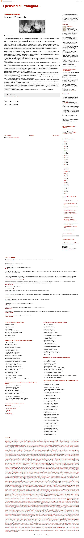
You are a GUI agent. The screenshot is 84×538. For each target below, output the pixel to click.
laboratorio (47, 481)
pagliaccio (61, 494)
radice (6, 506)
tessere (47, 523)
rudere (70, 510)
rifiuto (38, 509)
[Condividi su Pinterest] (14, 94)
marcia (77, 485)
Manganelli (63, 485)
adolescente (50, 440)
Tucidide (70, 524)
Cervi (11, 455)
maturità (51, 486)
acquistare (37, 440)
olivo (39, 493)
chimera (19, 455)
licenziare (64, 482)
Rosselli (42, 510)
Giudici (76, 473)
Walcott (31, 530)
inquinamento (59, 478)
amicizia (23, 442)
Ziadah (77, 530)
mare (6, 486)
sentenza (6, 515)
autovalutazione (21, 446)
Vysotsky (27, 530)
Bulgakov (19, 451)
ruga (73, 510)
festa (71, 469)
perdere (6, 498)
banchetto (23, 447)
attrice (62, 445)
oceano (32, 493)
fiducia (14, 471)
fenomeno (47, 469)
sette (17, 515)
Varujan (33, 527)
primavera (54, 502)
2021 (65, 150)
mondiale (43, 489)
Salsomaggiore (30, 511)
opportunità (64, 493)
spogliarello (73, 518)
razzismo (57, 506)
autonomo (6, 446)
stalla (32, 519)
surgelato (68, 520)
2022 (65, 148)
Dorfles (53, 464)
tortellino (6, 524)
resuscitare (73, 507)
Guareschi (25, 476)
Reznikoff (12, 509)
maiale (24, 485)
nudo (78, 491)
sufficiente (50, 520)
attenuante (55, 445)
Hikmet (6, 477)
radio (9, 506)
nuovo (11, 493)
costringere (64, 459)
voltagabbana (7, 530)
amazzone (76, 441)
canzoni (52, 452)
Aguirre (11, 441)
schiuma (14, 514)
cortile (40, 459)
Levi (47, 482)
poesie (69, 500)
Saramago (68, 511)
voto (16, 530)
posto (70, 501)
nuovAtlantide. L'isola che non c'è (13, 407)
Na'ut (51, 490)
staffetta (29, 519)
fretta (78, 471)
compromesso (67, 456)
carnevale (11, 454)
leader (11, 482)
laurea (77, 481)
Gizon (21, 474)
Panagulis (76, 494)
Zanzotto (69, 530)
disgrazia (68, 463)
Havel (69, 476)
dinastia (36, 463)
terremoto (34, 523)
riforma (41, 509)
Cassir (36, 454)
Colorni (23, 456)
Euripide (21, 468)
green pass (20, 476)
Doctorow (21, 464)
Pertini (32, 498)
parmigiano (35, 495)
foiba (32, 471)
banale (19, 447)
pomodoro (28, 501)
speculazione (45, 518)
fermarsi (56, 469)
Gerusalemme (34, 473)
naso (62, 490)
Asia (7, 445)
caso (33, 454)
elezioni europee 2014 (51, 465)
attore (59, 445)
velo (42, 527)
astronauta (41, 445)
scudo (38, 514)
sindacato (18, 516)
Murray (37, 490)
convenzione (7, 459)
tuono (73, 524)
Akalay (17, 441)
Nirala (36, 491)
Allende (57, 441)
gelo (14, 473)
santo (64, 511)
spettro (59, 518)
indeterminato (7, 478)
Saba (22, 511)
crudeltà (16, 460)
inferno (31, 478)
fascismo (6, 469)
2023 (65, 146)
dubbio (62, 464)
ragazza (12, 506)
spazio (37, 518)
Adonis (55, 440)
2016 (65, 159)
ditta (5, 464)
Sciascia (22, 514)
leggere (28, 482)
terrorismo (38, 523)
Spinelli (69, 518)
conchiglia (16, 458)
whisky (44, 530)
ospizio (30, 494)
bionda (77, 449)
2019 (65, 153)
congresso (47, 458)
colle (19, 456)
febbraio (65, 184)
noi (41, 491)
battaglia (55, 447)
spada (33, 518)
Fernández (60, 469)
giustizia (13, 474)
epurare (29, 467)
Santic (60, 511)
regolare (25, 507)
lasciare (66, 481)
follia (38, 471)
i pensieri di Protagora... (22, 6)
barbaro (35, 447)
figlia (17, 471)
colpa (26, 456)
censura (68, 454)
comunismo (77, 456)
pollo (16, 501)
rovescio (66, 510)
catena (40, 454)
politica (77, 499)
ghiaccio (39, 473)
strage (7, 520)
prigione (46, 502)
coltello (29, 456)
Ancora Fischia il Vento (11, 408)
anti (67, 442)
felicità (34, 469)
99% (15, 440)
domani (32, 464)
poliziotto (9, 501)
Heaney (72, 476)
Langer (59, 481)
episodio (26, 467)
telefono (11, 523)
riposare (53, 509)
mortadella (13, 490)
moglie (37, 489)
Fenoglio (43, 469)
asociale (14, 445)
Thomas (56, 523)
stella (47, 519)
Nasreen (65, 490)
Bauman (65, 447)
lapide (63, 481)
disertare (63, 463)
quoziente (59, 505)
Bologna (20, 450)
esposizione (77, 467)
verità (77, 527)
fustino (30, 472)
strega (19, 520)
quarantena (41, 505)
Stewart (65, 519)
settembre (66, 171)
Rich (19, 509)
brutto (6, 451)
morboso (76, 489)
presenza (37, 502)
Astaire (37, 445)
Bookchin (39, 450)
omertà (47, 493)
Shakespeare (50, 515)
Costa (48, 459)
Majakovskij (28, 485)
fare (73, 468)
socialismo (52, 516)
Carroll (15, 454)
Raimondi (29, 506)
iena (24, 477)
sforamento (41, 515)
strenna (22, 520)
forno (52, 471)
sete (14, 515)
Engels (11, 467)
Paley (65, 494)
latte (73, 481)
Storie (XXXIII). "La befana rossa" (70, 200)
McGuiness (60, 486)
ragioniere (25, 506)
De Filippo (59, 460)
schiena (10, 514)
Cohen (12, 456)
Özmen (47, 494)
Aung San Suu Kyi (71, 445)
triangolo (55, 524)
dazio (51, 460)
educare (16, 465)
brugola (73, 450)
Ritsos (10, 510)
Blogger (47, 534)
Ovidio (43, 494)
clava (65, 455)
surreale (73, 520)
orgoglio (20, 494)
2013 (65, 164)
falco (42, 468)
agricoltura (7, 441)
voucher (19, 530)
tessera (43, 523)
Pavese (18, 496)
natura (69, 490)
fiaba (7, 471)
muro (33, 490)
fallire (47, 468)
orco (10, 494)
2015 (65, 160)
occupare (28, 493)
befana (77, 447)
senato (72, 514)
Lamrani (55, 481)
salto (35, 511)
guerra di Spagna (43, 476)
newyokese (29, 491)
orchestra (6, 494)
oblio (22, 493)
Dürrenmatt (66, 464)
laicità (51, 481)
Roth (53, 510)
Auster (77, 445)
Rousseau (56, 510)
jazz (57, 480)
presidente (42, 502)
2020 (65, 152)
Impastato (52, 477)
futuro (34, 472)
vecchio (39, 527)
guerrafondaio (53, 476)
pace (50, 494)
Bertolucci (50, 449)
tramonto (26, 524)
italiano (47, 480)
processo (71, 502)
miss (23, 489)
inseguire (72, 478)
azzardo (38, 446)
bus (36, 451)
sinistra (27, 516)
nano (54, 490)
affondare (71, 440)
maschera (13, 486)
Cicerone (27, 455)
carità (7, 454)
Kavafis (10, 481)
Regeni (18, 507)
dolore (28, 464)
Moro (9, 490)
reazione (62, 506)
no (39, 491)
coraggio (19, 459)
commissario (44, 456)
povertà (6, 502)
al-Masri (25, 441)
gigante (48, 473)
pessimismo (36, 498)
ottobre (65, 169)
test (50, 523)
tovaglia (14, 524)
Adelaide (42, 440)
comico (39, 456)
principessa (59, 502)
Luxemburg (54, 484)
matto (47, 486)
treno (52, 524)
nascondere (58, 490)
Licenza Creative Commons (68, 249)
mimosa (15, 489)
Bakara (60, 446)
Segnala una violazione (68, 239)
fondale (42, 471)
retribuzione (7, 509)
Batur (62, 447)
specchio (40, 518)
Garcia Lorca (66, 472)
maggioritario (12, 485)
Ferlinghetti (52, 469)
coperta (12, 459)
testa (53, 523)
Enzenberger (16, 467)
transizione (31, 524)
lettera (40, 482)
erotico (53, 467)
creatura (72, 459)
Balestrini (67, 446)
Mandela (54, 485)
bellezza (14, 449)
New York (24, 491)
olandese (36, 493)
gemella (17, 473)
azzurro (42, 446)
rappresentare (42, 506)
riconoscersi (28, 509)
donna (45, 464)
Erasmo (37, 467)
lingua (71, 482)
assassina (18, 445)
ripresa (57, 509)
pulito (14, 505)
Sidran (71, 515)
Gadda (41, 472)
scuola (42, 514)
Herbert (76, 476)
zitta (9, 531)
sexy (20, 515)
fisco (27, 471)
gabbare (37, 472)
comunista (8, 458)
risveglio (69, 509)
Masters (27, 486)
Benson (36, 449)
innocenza (53, 478)
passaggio (67, 495)
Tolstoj (74, 523)
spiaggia (65, 518)
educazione (22, 465)
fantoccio (70, 468)
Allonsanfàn (8, 405)
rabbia (64, 505)
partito (46, 495)
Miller (12, 489)
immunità (47, 477)
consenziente (52, 458)
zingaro (6, 531)
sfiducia (33, 515)
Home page (31, 135)
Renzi (39, 507)
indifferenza (12, 478)
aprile (65, 180)
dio (39, 463)
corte (37, 459)
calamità (63, 451)
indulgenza (17, 478)
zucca (12, 531)
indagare (72, 477)
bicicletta (62, 449)
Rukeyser (6, 511)
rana (33, 506)
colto (32, 456)
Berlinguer (40, 449)
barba (31, 447)
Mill (9, 489)
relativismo (30, 507)
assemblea (23, 445)
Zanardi (61, 530)
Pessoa (40, 498)
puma (17, 505)
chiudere (23, 455)
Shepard (59, 515)
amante (72, 441)
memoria (16, 487)
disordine (72, 463)
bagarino (56, 446)
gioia (57, 473)
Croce (6, 460)
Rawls (54, 506)
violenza (43, 528)
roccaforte (27, 510)
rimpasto (49, 509)
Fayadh (27, 469)
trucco (66, 524)
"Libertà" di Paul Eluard (68, 217)
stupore (37, 520)
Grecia (15, 476)
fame (50, 468)
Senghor (76, 514)
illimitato (36, 477)
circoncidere (42, 455)
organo (17, 494)
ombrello (43, 493)
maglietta (19, 485)
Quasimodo (46, 505)
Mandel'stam (49, 485)
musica (44, 490)
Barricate (43, 447)
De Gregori (65, 460)
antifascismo (75, 442)
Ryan (19, 511)
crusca (20, 460)
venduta (54, 527)
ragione (21, 506)
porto (63, 501)
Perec (10, 498)
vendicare (50, 527)
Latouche (70, 481)
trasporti (41, 524)
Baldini (64, 446)
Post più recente (7, 135)
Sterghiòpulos (56, 519)
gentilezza (24, 473)
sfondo (37, 515)
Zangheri (65, 530)
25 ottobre (11, 440)
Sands (50, 511)
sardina (73, 511)
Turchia (11, 525)
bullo (23, 451)
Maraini (73, 485)
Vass (36, 527)
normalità (55, 491)
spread (14, 519)
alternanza (61, 441)
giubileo (72, 473)
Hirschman (11, 477)
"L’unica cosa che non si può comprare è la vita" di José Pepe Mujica (70, 213)
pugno (11, 505)
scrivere (34, 514)
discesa (56, 463)
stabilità (22, 519)
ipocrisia (37, 480)
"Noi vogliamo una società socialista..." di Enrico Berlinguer (70, 220)
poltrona (23, 501)
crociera (9, 460)
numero (7, 493)
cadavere (53, 451)
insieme (76, 478)
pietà (78, 498)
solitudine (13, 518)
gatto (71, 472)
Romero (38, 510)
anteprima (63, 442)
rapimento (36, 506)
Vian (22, 528)
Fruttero (10, 472)
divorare (17, 464)
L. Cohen (39, 481)
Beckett (73, 447)
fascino (76, 468)
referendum (75, 506)
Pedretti (36, 496)
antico (70, 442)
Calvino (75, 451)
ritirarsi (73, 509)
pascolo (54, 495)
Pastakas (76, 495)
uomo (61, 525)
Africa (75, 440)
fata (10, 469)
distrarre (76, 463)
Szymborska (33, 522)
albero (41, 441)
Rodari (32, 510)
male (35, 485)
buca (13, 451)
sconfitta (30, 514)
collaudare (15, 456)
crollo (13, 460)
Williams (48, 530)
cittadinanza (50, 455)
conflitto (34, 458)
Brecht (63, 450)
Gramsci (77, 474)
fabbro (39, 468)
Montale (61, 489)
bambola (15, 447)
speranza (54, 518)
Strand (11, 520)
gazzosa (74, 472)
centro (72, 454)
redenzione (70, 506)
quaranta (36, 505)
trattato (45, 524)
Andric (42, 442)
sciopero (26, 514)
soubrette (29, 518)
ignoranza (31, 477)
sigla (78, 515)
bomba (26, 450)
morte (17, 490)
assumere (33, 445)
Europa (27, 468)
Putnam (20, 505)
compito (58, 456)
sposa (11, 519)
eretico (43, 467)
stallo (35, 519)
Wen (41, 530)
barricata (39, 447)
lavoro (6, 482)
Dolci (25, 464)
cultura (28, 460)
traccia (18, 524)
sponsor (77, 518)
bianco (54, 449)
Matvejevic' (55, 486)
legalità (17, 482)
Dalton (40, 460)
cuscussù (33, 460)
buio (16, 451)
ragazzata (17, 506)
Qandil (28, 505)
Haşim (66, 476)
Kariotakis (76, 480)
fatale (13, 469)
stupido (34, 520)
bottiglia (53, 450)
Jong (64, 480)
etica (16, 468)
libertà (57, 482)
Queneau (51, 505)
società (61, 516)
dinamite (32, 463)
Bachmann (51, 446)
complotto (62, 456)
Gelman (10, 473)
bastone (51, 447)
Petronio (52, 498)
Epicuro (22, 467)
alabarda (33, 441)
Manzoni (68, 485)
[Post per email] (7, 94)
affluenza (66, 440)
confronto (37, 458)
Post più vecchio (55, 135)
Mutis (48, 490)
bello (18, 449)
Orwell (27, 494)
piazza (68, 498)
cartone (22, 454)
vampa (29, 527)
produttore (76, 502)
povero (76, 501)
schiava (6, 514)
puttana (24, 505)
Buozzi (26, 451)
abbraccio (20, 440)
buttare (42, 451)
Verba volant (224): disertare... (70, 210)
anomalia (59, 442)
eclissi (74, 464)
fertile (64, 469)
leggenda (24, 482)
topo (77, 523)
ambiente (7, 442)
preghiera (29, 502)
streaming (15, 520)
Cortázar (33, 459)
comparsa (49, 456)
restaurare (68, 507)
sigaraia (75, 515)
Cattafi (43, 454)
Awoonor (31, 446)
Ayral (35, 446)
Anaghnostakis (32, 442)
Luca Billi (70, 26)
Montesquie (67, 489)
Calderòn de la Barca (69, 451)
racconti (71, 505)
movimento (26, 490)
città (46, 455)
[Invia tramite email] (9, 94)
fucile (14, 472)
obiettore (18, 493)
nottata (64, 491)
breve (66, 450)
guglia (58, 476)
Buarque (9, 451)
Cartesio (18, 454)
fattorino (19, 469)
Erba (40, 467)
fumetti (17, 472)
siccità (63, 515)
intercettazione (18, 480)
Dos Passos (58, 464)
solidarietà (8, 518)
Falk (44, 468)
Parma (31, 495)
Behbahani (7, 449)
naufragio (77, 490)
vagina (19, 527)
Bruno (77, 450)
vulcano (23, 530)
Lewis (51, 482)
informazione (36, 478)
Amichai (19, 442)
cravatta (68, 459)
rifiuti (35, 509)
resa (47, 507)
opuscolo (73, 493)
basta (47, 447)
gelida (7, 473)
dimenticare (28, 463)
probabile (67, 502)
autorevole (11, 446)
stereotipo (50, 519)
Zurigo (16, 531)
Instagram (69, 133)
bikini (66, 449)
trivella (59, 524)
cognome (7, 456)
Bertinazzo (46, 449)
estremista (12, 468)
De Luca (76, 460)
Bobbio (16, 450)
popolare (35, 501)
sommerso (17, 518)
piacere (56, 498)
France (67, 471)
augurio (66, 445)
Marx (9, 486)
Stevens (61, 519)
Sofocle (70, 516)
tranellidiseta (9, 413)
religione (34, 507)
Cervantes (7, 455)
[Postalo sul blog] (10, 94)
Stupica (30, 520)
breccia (59, 450)
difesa (6, 463)
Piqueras (30, 499)
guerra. (49, 476)
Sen (69, 514)
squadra (18, 519)
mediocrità (77, 486)
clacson (58, 455)
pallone (69, 494)
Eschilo (68, 467)
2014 (65, 162)
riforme (45, 509)
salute (38, 511)
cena (65, 454)
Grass (12, 476)
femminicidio (38, 469)
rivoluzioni (22, 510)
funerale (21, 472)
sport (7, 519)
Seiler (57, 514)
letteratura (44, 482)
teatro (70, 522)
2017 (65, 157)
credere (76, 459)
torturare (10, 524)
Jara (54, 480)
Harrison (62, 476)
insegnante (68, 478)
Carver (26, 454)
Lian (54, 482)
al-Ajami (21, 441)
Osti (36, 494)
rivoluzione (17, 510)
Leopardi (32, 482)
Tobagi (60, 523)
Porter (54, 501)
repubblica (43, 507)
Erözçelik (57, 467)
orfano (13, 494)
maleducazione (40, 485)
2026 (65, 141)
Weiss (38, 530)
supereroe (58, 520)
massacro (22, 486)
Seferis (49, 514)
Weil (35, 530)
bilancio (69, 449)
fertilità (68, 469)
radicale (76, 505)
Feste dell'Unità (76, 469)
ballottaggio (76, 446)
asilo (11, 445)
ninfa (33, 491)
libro (61, 482)
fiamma (10, 471)
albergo (38, 441)
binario (73, 449)
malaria (32, 485)
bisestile (10, 450)
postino (66, 501)
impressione (63, 477)
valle (22, 527)
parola (40, 495)
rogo (35, 510)
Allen (54, 441)
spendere (50, 518)
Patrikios (10, 496)
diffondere (10, 463)
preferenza (25, 502)
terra (26, 523)
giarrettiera (43, 473)
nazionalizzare (8, 491)
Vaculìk (16, 527)
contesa (66, 458)
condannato (26, 458)
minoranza (19, 489)
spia (62, 518)
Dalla (37, 460)
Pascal (50, 495)
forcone (45, 471)
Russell (14, 511)
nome (44, 491)
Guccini (29, 476)
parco (24, 495)
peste (45, 498)
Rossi (47, 510)
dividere (13, 464)
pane (6, 495)
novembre (66, 167)
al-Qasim (29, 441)
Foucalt (63, 471)
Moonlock (72, 489)
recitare (66, 506)
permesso (17, 498)
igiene (27, 477)
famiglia (54, 468)
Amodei (27, 442)
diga (13, 463)
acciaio (24, 440)
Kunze (36, 481)
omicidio (51, 493)
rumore (11, 511)
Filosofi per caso (9, 411)
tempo (19, 523)
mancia (45, 485)
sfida (29, 515)
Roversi (61, 510)
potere (73, 501)
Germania (29, 473)
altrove (68, 441)
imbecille (43, 477)
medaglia (64, 486)
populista (46, 501)
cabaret (49, 451)
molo (39, 489)
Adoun (59, 440)
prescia (33, 502)
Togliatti (64, 523)
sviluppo (77, 520)
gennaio (65, 185)
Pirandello (39, 499)
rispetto (66, 509)
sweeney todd (13, 522)
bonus (33, 450)
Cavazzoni (55, 454)
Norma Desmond (49, 491)
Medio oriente (70, 486)
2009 (65, 193)
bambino (11, 447)
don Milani (35, 464)
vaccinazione (7, 527)
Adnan (46, 440)
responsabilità (52, 507)
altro (65, 441)
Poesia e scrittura (10, 414)
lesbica (36, 482)
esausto (64, 467)
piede (75, 498)
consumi (62, 458)
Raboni (67, 505)
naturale (73, 490)
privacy (63, 502)
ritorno (77, 509)
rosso (50, 510)
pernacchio (22, 498)
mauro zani (8, 410)
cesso (14, 455)
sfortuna (45, 515)
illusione (39, 477)
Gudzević (33, 476)
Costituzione (57, 459)
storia (73, 519)
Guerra (38, 476)
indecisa (76, 477)
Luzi (58, 484)
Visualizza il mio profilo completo (69, 65)
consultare (57, 458)
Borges (47, 450)
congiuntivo (42, 458)
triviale (63, 524)
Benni (32, 449)
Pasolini (58, 495)
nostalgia (60, 491)
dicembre (66, 166)
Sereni (10, 515)
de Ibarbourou (71, 460)
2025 (65, 143)
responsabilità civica (60, 507)
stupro (41, 520)
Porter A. (59, 501)
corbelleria (23, 459)
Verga (74, 527)
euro (24, 468)
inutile (34, 480)
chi (16, 455)
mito (29, 489)
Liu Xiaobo (15, 484)
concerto (12, 458)
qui (73, 121)
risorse (61, 509)
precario (15, 502)
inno (45, 478)
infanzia (22, 478)
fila (19, 471)
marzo (65, 182)
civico (54, 455)
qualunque (32, 505)
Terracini (29, 523)
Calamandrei (59, 451)
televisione (15, 523)
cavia (59, 454)
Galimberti (49, 472)
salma (26, 511)
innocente (49, 478)
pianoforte (60, 498)
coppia (15, 459)
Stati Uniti (39, 519)
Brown (70, 450)
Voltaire (12, 530)
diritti (47, 463)
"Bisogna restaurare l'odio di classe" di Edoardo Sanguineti (71, 223)
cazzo (62, 454)
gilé (50, 473)
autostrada (16, 446)
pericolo (13, 498)
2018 (65, 155)
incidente (68, 477)
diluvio (20, 463)
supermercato (63, 520)
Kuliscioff (32, 481)
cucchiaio (24, 460)
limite (68, 482)
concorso (21, 458)
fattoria (16, 469)
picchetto (71, 498)
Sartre (77, 511)
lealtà (14, 482)
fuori (27, 472)
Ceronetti (76, 454)
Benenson (27, 449)
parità (27, 495)
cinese (37, 455)
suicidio (54, 520)
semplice (61, 514)
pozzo (12, 502)
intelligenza (13, 480)
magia (16, 485)
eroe (50, 467)
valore (26, 527)
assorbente (28, 445)
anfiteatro (46, 442)
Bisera (6, 450)
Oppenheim (59, 493)
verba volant (16, 96)
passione (71, 495)
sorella (22, 518)
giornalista (60, 473)
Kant (71, 480)
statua (44, 519)
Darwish (44, 460)
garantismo (61, 472)
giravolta (68, 473)
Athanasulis (50, 445)
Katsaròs (6, 481)
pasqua (63, 495)
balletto (71, 446)
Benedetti (22, 449)
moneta (52, 489)
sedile (46, 514)
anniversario (51, 442)
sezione (23, 515)
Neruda (17, 491)
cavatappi (50, 454)
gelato (78, 472)
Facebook (64, 133)
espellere (72, 467)
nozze (75, 491)
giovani (65, 473)
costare (52, 459)
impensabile (58, 477)
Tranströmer (36, 524)
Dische (60, 463)
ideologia (21, 477)
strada (78, 519)
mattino (44, 486)
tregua (49, 524)
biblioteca (58, 449)
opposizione (69, 493)
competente (54, 456)
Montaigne (56, 489)
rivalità (13, 510)
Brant (56, 450)
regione (21, 507)
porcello (50, 501)
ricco (16, 509)
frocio (7, 472)
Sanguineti (55, 511)
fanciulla (58, 468)
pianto (64, 498)
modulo (33, 489)
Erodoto (47, 467)
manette (59, 485)
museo (41, 490)
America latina (13, 442)
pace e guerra (55, 494)
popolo (39, 501)
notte (67, 491)
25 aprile (6, 440)
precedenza (20, 502)
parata (21, 495)
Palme (72, 494)
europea (33, 468)
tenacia (23, 523)
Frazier (75, 471)
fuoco (24, 472)
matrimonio (36, 486)
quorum (55, 505)
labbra (43, 481)
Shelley (56, 515)
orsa (24, 494)
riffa (32, 509)
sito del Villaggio (72, 90)
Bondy (29, 450)
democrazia (11, 96)
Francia (71, 471)
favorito (23, 469)
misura (27, 489)
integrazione (7, 480)
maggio (65, 178)
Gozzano (63, 474)
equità (33, 467)
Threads (74, 132)
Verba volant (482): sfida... (69, 230)
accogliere (28, 440)
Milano (6, 489)
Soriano (25, 518)
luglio (65, 175)
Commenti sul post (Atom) (13, 137)
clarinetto (62, 455)
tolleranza (69, 523)
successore (45, 520)
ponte (32, 501)
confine (30, 458)
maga (7, 485)
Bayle (69, 447)
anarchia (38, 442)
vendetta (46, 527)
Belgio (11, 449)
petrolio (48, 498)
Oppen (55, 493)
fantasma (65, 468)
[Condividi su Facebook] (13, 94)
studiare (26, 520)
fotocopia (59, 471)
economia (7, 465)
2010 (65, 191)
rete (77, 507)
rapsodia (46, 506)
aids (14, 441)
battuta (59, 447)
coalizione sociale (71, 455)
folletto (36, 471)
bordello (43, 450)
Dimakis (23, 463)
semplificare (66, 514)
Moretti (6, 490)
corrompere (28, 459)
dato (48, 460)
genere (21, 473)
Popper (43, 501)
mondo (47, 489)
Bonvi (36, 450)
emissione (6, 467)
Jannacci (51, 480)
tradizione (22, 524)
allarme (51, 441)
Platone (60, 499)
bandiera (27, 447)
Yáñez (52, 530)
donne (48, 464)
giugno (65, 176)
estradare (7, 468)
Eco (77, 464)
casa (30, 454)
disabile (52, 463)
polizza (13, 501)
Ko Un (24, 481)
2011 (65, 189)
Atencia (46, 445)
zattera (73, 530)
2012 (65, 188)
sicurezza (67, 515)
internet (29, 480)
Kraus (28, 481)
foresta (49, 471)
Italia (41, 480)
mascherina (18, 486)
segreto (54, 514)
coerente (77, 455)
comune (72, 456)
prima (50, 502)
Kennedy (20, 481)
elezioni (42, 465)
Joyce (68, 480)
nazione (13, 491)
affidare (63, 440)
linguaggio (76, 482)
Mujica (30, 490)
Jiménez (61, 480)
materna (31, 486)
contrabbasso (71, 458)
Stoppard (69, 519)
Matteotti (40, 486)
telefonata (6, 523)
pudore (7, 505)
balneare (6, 447)
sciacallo (18, 514)
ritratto (6, 510)
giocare (54, 473)
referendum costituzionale (10, 507)
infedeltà (27, 478)
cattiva (46, 454)
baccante (46, 446)
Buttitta (46, 451)
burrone (33, 451)
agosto (65, 173)
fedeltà (31, 469)
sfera (27, 515)
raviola (51, 506)
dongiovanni (41, 464)
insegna (63, 478)
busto (39, 451)
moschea (21, 490)
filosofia (22, 471)
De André (54, 460)
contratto (76, 458)
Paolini (18, 495)
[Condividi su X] (12, 94)
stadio (25, 519)
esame (61, 467)
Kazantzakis (16, 481)
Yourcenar (56, 530)
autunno (27, 446)
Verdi (70, 527)
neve (21, 491)
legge (21, 482)
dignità (17, 463)
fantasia (61, 468)
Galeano (45, 472)
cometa (36, 456)
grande (8, 476)
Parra (43, 495)
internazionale (25, 480)
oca (24, 493)
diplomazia (43, 463)
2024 (65, 144)
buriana (29, 451)
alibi (47, 441)
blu (12, 450)
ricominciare (23, 509)
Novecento (71, 491)
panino (14, 495)
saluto (42, 511)
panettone (10, 495)
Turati (77, 524)
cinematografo (33, 455)
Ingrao (42, 478)
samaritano (46, 511)
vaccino (12, 527)
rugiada (76, 510)
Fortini (56, 471)
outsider (39, 494)
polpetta (20, 501)
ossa (33, 494)
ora (77, 493)
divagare (9, 464)
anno (55, 442)
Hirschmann (16, 477)
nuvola (15, 493)
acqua (33, 440)
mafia (78, 484)
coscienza (44, 459)
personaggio (28, 498)
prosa (39, 504)
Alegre (45, 441)
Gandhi (57, 472)
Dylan (71, 464)
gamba (53, 472)
